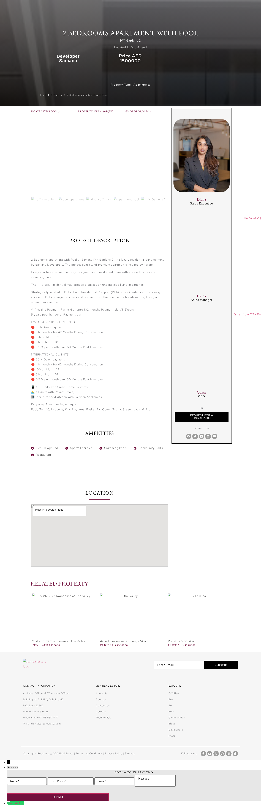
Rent (171, 711)
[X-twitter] (216, 753)
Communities (176, 717)
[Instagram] (222, 753)
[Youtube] (209, 753)
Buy (170, 699)
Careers (101, 711)
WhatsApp (17, 803)
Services (101, 699)
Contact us (103, 705)
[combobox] (52, 781)
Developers (175, 729)
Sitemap (130, 753)
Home (42, 95)
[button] (189, 436)
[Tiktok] (235, 753)
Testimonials (103, 717)
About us (101, 693)
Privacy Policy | (115, 753)
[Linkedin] (229, 753)
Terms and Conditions (89, 753)
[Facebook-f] (203, 753)
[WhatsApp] (8, 803)
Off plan (173, 693)
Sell (170, 705)
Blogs (171, 723)
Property (56, 95)
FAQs (171, 735)
